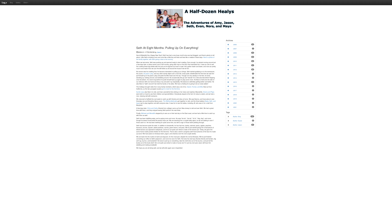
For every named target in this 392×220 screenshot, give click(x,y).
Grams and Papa (208, 92)
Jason (159, 52)
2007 (235, 49)
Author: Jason (237, 125)
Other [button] (25, 3)
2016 (235, 86)
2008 (235, 53)
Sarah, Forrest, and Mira (195, 87)
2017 (235, 90)
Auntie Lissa (140, 92)
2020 (235, 103)
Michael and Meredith (148, 113)
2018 (235, 95)
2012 (235, 70)
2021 (235, 107)
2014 (235, 78)
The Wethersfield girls (170, 101)
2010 (235, 61)
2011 (235, 65)
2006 (235, 44)
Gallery (18, 3)
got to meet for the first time (171, 89)
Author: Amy (237, 117)
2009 (235, 57)
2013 (235, 74)
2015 (235, 82)
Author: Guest (237, 121)
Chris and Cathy (152, 108)
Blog (11, 3)
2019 (235, 99)
